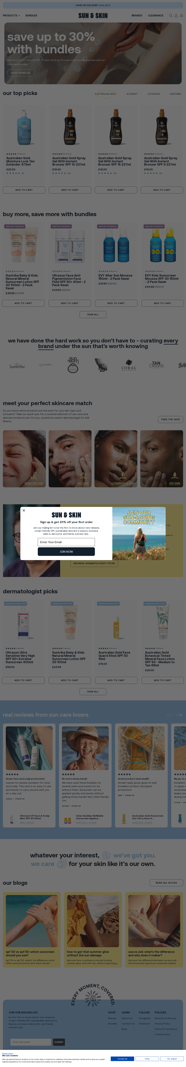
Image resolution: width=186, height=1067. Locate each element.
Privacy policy (7, 1053)
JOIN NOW (66, 551)
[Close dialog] (24, 510)
